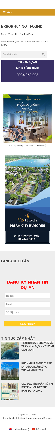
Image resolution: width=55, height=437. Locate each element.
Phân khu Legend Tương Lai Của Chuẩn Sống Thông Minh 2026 (36, 367)
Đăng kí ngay (27, 323)
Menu (9, 12)
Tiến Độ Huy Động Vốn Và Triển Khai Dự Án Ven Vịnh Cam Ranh (37, 346)
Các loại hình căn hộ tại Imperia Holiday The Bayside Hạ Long (37, 387)
